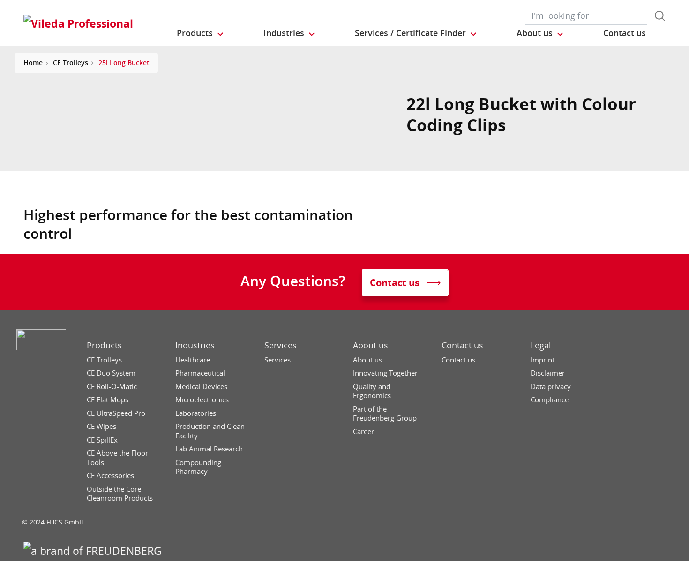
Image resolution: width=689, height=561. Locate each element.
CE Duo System (111, 373)
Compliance (550, 399)
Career (363, 431)
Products (104, 345)
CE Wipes (101, 426)
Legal (541, 345)
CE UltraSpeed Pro (116, 413)
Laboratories (195, 413)
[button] (200, 33)
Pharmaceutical (200, 373)
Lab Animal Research (209, 448)
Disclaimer (548, 373)
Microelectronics (202, 399)
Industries (195, 345)
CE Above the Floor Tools (117, 458)
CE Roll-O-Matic (112, 386)
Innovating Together (385, 373)
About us (370, 345)
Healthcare (192, 359)
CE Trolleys (104, 359)
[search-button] (660, 16)
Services (280, 345)
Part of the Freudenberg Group (385, 414)
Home (33, 62)
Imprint (542, 359)
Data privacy (551, 386)
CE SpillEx (102, 440)
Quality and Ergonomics (372, 391)
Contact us (462, 345)
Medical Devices (201, 386)
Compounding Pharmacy (198, 467)
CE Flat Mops (107, 399)
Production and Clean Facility (210, 431)
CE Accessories (110, 475)
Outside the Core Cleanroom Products (120, 494)
